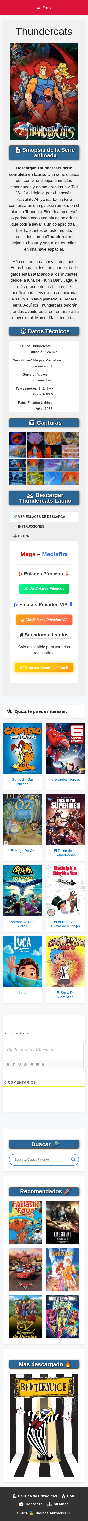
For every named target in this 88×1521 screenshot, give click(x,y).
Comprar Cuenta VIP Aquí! (46, 667)
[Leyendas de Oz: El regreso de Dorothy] (25, 1316)
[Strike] (25, 1064)
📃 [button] (28, 526)
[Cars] (25, 1269)
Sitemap (61, 1504)
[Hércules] (62, 1269)
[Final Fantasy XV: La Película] (62, 1222)
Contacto (34, 1504)
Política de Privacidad (37, 1496)
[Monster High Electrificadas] (62, 1316)
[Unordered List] (37, 1064)
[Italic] (13, 1064)
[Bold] (8, 1064)
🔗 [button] (39, 517)
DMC (70, 1496)
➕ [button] (21, 536)
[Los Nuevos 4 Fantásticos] (25, 1222)
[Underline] (19, 1064)
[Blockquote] (43, 1064)
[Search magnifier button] (73, 1159)
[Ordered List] (31, 1064)
